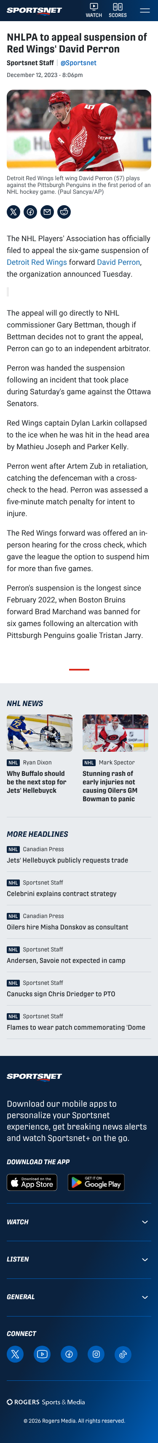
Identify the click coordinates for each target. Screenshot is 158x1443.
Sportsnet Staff (30, 63)
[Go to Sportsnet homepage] (34, 12)
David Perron (118, 262)
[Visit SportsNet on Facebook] (69, 1354)
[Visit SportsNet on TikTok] (123, 1354)
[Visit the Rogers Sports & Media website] (46, 1402)
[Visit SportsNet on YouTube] (42, 1354)
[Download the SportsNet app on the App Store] (32, 1182)
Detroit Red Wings (37, 262)
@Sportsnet (78, 63)
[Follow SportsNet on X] (15, 1354)
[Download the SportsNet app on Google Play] (96, 1182)
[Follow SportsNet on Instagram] (96, 1354)
